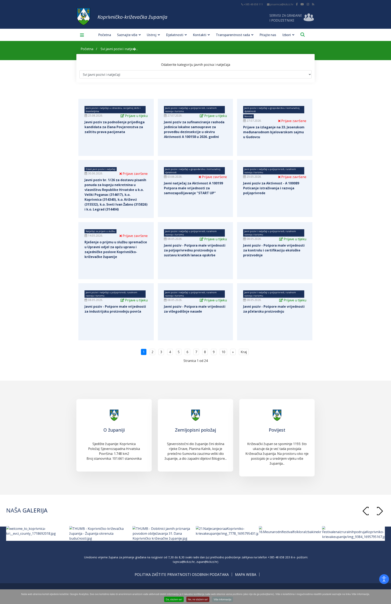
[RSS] (313, 4)
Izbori (286, 35)
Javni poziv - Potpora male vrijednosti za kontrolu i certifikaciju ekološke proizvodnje (274, 250)
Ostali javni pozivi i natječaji (100, 169)
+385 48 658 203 (279, 557)
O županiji (114, 430)
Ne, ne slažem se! (198, 599)
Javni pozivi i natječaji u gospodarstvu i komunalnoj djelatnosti (272, 109)
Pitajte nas (267, 35)
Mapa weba (245, 574)
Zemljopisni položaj (195, 430)
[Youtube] (302, 4)
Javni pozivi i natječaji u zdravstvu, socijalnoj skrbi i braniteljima (113, 109)
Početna (104, 35)
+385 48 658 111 (253, 4)
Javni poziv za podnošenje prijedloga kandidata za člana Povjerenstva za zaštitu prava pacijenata (115, 127)
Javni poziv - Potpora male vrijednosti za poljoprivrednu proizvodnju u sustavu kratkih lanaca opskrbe (194, 250)
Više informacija (222, 599)
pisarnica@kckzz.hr (281, 4)
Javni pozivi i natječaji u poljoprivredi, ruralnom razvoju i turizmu (191, 109)
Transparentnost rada (233, 35)
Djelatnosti (174, 35)
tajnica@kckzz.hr (184, 562)
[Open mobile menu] (80, 35)
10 (223, 352)
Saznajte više (127, 35)
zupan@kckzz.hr (206, 562)
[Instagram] (308, 4)
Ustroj (151, 35)
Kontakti (199, 35)
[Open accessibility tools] (384, 579)
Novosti (248, 116)
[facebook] (297, 4)
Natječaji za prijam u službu (100, 231)
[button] (380, 511)
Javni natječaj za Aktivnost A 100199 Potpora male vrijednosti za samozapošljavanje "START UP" (193, 188)
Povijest (277, 430)
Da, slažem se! (174, 599)
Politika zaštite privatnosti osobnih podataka (182, 574)
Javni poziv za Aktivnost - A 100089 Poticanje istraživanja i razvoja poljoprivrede (271, 188)
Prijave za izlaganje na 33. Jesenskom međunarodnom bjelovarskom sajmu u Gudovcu (273, 132)
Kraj (244, 352)
